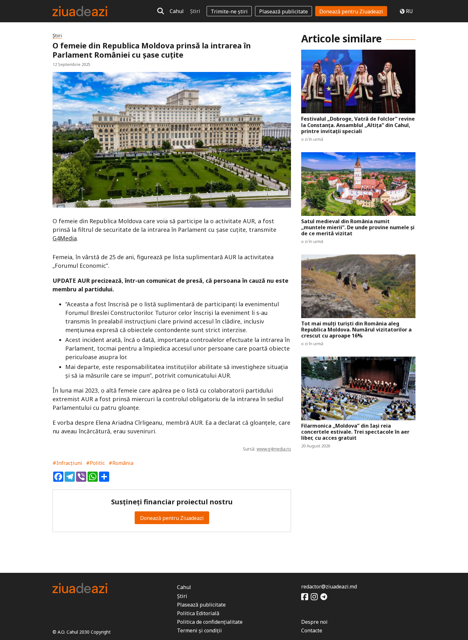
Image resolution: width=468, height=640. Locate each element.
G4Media (65, 238)
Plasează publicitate (283, 11)
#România (121, 462)
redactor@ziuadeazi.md (329, 586)
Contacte (311, 630)
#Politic (95, 462)
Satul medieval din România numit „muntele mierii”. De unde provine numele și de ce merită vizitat (358, 227)
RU (409, 11)
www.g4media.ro (274, 449)
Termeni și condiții (199, 630)
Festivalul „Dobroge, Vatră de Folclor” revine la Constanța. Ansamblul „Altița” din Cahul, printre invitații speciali (358, 125)
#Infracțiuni (67, 462)
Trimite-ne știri (229, 11)
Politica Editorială (198, 613)
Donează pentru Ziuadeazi (351, 11)
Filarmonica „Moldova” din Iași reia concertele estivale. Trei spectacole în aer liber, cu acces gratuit (355, 432)
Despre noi (314, 621)
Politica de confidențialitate (210, 621)
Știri (195, 11)
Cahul (177, 11)
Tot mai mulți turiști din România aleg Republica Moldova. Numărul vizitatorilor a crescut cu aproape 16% (356, 330)
